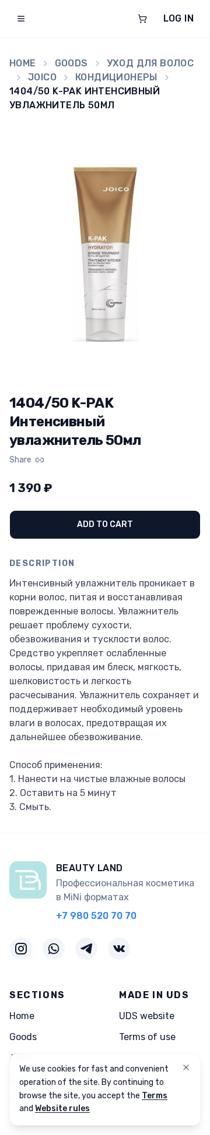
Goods (71, 63)
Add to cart (105, 524)
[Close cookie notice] (186, 1067)
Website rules (62, 1108)
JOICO (42, 77)
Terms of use (147, 1036)
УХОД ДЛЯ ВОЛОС (150, 63)
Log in (178, 18)
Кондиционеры (116, 77)
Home (22, 63)
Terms (154, 1096)
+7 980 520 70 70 (96, 915)
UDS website (146, 1015)
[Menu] (21, 18)
